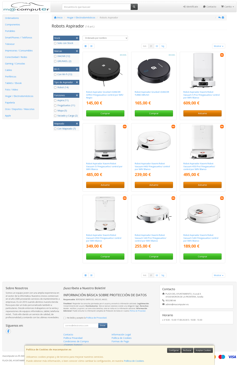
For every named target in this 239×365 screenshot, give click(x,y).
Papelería (10, 102)
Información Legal (121, 334)
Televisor (10, 44)
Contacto (211, 6)
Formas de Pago (120, 341)
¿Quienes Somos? (72, 344)
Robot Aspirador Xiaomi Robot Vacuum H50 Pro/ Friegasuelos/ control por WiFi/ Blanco (199, 166)
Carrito (228, 6)
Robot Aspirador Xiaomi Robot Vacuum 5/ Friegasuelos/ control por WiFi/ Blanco (104, 166)
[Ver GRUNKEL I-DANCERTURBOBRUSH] (154, 70)
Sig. (163, 46)
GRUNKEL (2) (64, 61)
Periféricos (10, 76)
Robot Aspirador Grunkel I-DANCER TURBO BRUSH (152, 93)
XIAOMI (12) (63, 56)
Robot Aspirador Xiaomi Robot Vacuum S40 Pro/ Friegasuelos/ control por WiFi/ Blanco (150, 238)
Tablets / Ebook (13, 83)
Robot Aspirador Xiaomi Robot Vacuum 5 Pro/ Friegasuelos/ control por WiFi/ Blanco (201, 94)
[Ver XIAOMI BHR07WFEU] (202, 70)
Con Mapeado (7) (66, 128)
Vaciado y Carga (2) (67, 115)
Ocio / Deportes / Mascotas (19, 109)
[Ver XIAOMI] (154, 213)
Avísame (202, 113)
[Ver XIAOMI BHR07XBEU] (154, 142)
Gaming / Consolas (15, 63)
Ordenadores (12, 18)
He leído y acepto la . (87, 317)
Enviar (103, 325)
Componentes (12, 24)
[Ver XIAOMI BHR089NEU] (202, 142)
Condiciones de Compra (76, 341)
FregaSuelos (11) (66, 105)
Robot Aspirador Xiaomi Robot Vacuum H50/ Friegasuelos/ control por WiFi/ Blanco (103, 238)
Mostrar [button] (218, 46)
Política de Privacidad (138, 311)
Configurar (174, 350)
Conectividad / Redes (16, 57)
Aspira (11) (63, 100)
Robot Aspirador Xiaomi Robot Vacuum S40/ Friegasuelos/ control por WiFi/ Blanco (200, 238)
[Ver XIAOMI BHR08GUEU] (105, 213)
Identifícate (192, 6)
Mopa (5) (62, 110)
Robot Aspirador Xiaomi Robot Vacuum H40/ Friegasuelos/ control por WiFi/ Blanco (152, 166)
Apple (8, 115)
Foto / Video (11, 89)
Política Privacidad (72, 337)
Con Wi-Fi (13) (64, 74)
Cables (8, 70)
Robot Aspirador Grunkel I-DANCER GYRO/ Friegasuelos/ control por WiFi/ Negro (104, 94)
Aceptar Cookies (203, 350)
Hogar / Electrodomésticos (19, 96)
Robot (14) (63, 87)
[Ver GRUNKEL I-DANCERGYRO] (105, 70)
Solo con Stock (65, 43)
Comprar (105, 113)
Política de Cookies (134, 360)
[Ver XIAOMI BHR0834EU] (105, 142)
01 (151, 46)
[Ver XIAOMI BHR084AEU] (202, 213)
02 (157, 46)
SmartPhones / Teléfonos (18, 37)
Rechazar (187, 350)
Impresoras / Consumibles (19, 50)
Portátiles (10, 31)
